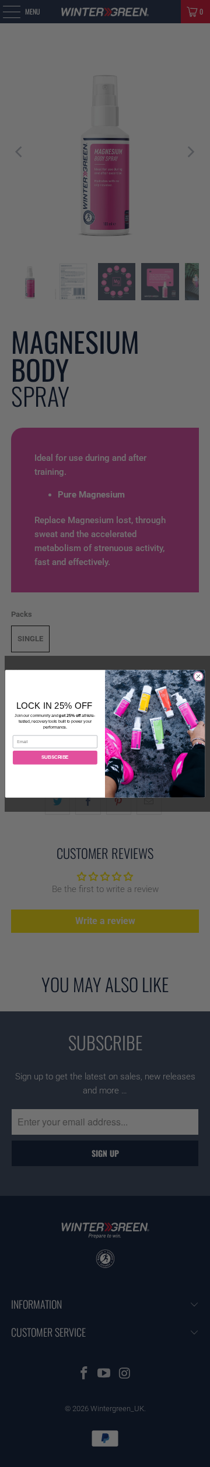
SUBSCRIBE (55, 757)
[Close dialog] (198, 676)
